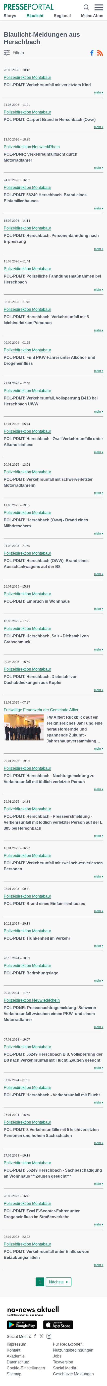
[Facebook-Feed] (92, 53)
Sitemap (14, 1374)
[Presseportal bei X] (40, 1336)
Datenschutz (18, 1362)
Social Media (64, 1368)
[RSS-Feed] (100, 53)
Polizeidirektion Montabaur (27, 77)
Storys (10, 16)
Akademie (16, 1356)
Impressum (16, 1344)
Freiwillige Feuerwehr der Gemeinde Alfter (41, 710)
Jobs (57, 1356)
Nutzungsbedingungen (73, 1350)
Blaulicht (35, 16)
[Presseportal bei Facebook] (33, 1336)
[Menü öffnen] (98, 7)
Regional (62, 16)
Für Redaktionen (68, 1344)
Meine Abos (92, 16)
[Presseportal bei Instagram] (47, 1336)
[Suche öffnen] (86, 7)
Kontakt (13, 1350)
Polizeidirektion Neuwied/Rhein (32, 147)
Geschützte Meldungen (73, 1374)
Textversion (63, 1362)
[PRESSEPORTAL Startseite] (29, 7)
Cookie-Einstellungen (26, 1368)
